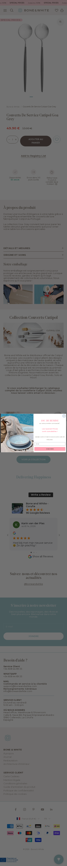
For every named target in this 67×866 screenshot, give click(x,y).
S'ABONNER (49, 449)
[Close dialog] (64, 415)
